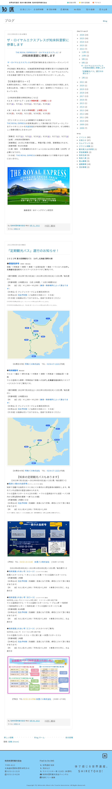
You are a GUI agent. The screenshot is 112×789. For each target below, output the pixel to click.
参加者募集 (83, 152)
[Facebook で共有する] (52, 226)
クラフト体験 (84, 146)
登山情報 (82, 161)
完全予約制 (22, 295)
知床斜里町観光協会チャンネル (55, 774)
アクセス (97, 2)
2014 (82, 106)
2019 (82, 89)
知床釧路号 (13, 370)
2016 (82, 99)
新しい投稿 (8, 737)
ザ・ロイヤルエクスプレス (18, 62)
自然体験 (39, 9)
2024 (82, 41)
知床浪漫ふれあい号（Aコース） (22, 571)
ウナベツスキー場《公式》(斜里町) (57, 771)
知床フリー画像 (48, 777)
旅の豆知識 (85, 2)
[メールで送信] (46, 226)
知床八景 (82, 158)
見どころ (26, 9)
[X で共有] (50, 226)
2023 (82, 45)
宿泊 (78, 9)
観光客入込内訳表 (86, 149)
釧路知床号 (14, 263)
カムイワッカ (84, 143)
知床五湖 (82, 155)
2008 (82, 128)
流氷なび (46, 768)
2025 (82, 38)
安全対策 (72, 2)
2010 (82, 121)
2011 (82, 117)
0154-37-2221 (53, 364)
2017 (82, 96)
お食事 (91, 9)
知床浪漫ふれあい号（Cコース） (22, 628)
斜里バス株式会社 (42, 561)
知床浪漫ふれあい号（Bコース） (22, 597)
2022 (82, 49)
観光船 (65, 9)
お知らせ (17, 229)
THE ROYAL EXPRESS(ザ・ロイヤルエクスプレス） (38, 52)
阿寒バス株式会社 (32, 364)
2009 (82, 124)
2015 (82, 103)
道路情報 (82, 164)
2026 (82, 34)
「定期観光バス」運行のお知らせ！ (33, 250)
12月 (84, 52)
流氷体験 (52, 9)
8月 (83, 62)
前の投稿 (69, 737)
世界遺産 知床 (48, 765)
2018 (82, 92)
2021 (82, 82)
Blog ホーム (39, 737)
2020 (82, 85)
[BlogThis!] (48, 226)
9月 (83, 59)
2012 (82, 113)
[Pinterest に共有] (54, 226)
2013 (82, 110)
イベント (82, 137)
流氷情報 (82, 167)
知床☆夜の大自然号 (18, 483)
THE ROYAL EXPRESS (16, 123)
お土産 (104, 9)
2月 (83, 77)
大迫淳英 (29, 126)
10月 (84, 55)
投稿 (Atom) (13, 741)
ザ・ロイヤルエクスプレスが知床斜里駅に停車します (93, 66)
